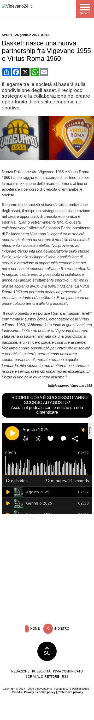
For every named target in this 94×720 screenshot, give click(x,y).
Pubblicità (41, 671)
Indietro (61, 628)
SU (47, 653)
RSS (65, 676)
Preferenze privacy (70, 692)
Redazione (20, 671)
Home (35, 628)
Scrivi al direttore (42, 676)
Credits (17, 692)
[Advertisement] (47, 568)
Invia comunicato (68, 671)
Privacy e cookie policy (39, 692)
